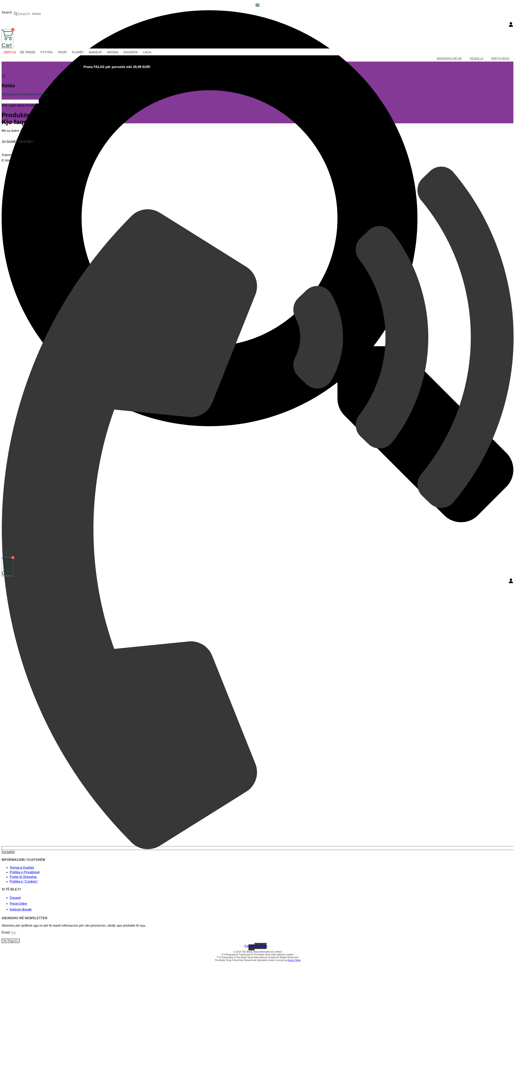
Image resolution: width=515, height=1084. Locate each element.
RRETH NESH (500, 58)
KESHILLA (476, 58)
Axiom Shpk (294, 960)
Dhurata (131, 52)
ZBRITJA (10, 52)
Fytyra (47, 52)
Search (7, 12)
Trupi (62, 52)
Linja (147, 52)
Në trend (27, 52)
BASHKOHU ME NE (449, 58)
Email (6, 932)
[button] (257, 5)
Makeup (95, 52)
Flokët (78, 52)
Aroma (112, 52)
